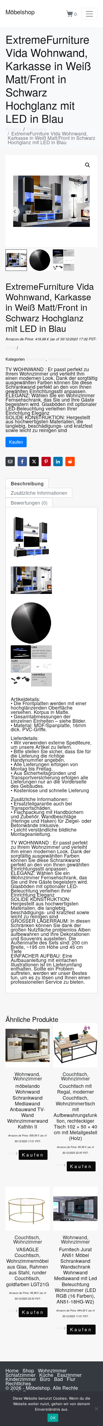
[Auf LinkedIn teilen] (58, 461)
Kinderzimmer (20, 1378)
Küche (46, 1374)
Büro (45, 1378)
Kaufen (16, 442)
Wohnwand (36, 359)
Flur (71, 1378)
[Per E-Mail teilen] (10, 461)
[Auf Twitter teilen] (34, 461)
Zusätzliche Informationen (39, 492)
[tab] (27, 483)
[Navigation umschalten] (89, 14)
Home (12, 1370)
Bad (58, 1378)
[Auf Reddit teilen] (70, 461)
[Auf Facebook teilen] (22, 461)
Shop (28, 1370)
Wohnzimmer (59, 359)
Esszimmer (69, 1374)
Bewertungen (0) (29, 502)
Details (11, 347)
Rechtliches (18, 1383)
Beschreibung (27, 483)
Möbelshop (20, 12)
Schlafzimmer (20, 1374)
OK (52, 1418)
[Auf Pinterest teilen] (46, 461)
